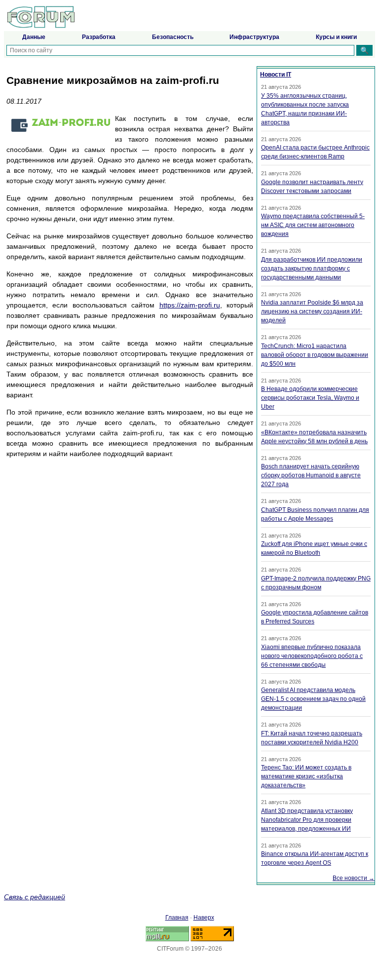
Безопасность (172, 37)
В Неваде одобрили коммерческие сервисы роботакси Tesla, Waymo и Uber (310, 397)
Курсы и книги (336, 37)
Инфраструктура (254, 37)
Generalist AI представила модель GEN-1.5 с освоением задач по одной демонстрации (313, 699)
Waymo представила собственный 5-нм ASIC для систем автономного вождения (313, 225)
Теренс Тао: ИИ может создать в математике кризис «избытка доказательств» (306, 776)
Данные (33, 37)
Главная (177, 917)
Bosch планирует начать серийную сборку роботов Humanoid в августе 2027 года (311, 475)
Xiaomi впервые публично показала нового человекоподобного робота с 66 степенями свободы (312, 656)
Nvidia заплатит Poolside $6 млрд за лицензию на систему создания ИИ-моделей (312, 311)
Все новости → (354, 878)
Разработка (98, 37)
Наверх (203, 917)
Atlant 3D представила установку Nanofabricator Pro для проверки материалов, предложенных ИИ (307, 819)
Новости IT (275, 74)
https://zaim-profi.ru (189, 305)
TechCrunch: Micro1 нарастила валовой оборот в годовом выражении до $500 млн (314, 355)
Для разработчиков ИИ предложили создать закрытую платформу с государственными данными (311, 268)
